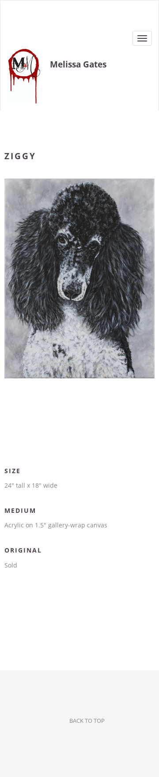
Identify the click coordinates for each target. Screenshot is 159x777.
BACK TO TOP (87, 721)
